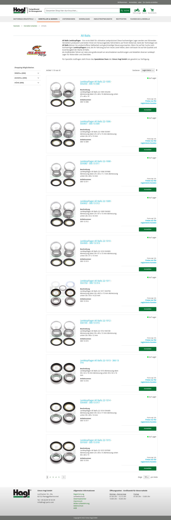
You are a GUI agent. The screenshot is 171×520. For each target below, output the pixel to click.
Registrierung (79, 494)
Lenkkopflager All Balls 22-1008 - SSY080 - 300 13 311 (96, 162)
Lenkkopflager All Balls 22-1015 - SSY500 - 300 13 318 (96, 441)
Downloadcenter (80, 499)
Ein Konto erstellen (150, 2)
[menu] (85, 19)
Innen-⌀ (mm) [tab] (20, 73)
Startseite (16, 26)
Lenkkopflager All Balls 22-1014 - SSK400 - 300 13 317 (96, 401)
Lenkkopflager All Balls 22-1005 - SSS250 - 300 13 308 (96, 82)
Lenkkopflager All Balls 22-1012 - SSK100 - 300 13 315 (96, 321)
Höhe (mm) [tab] (19, 83)
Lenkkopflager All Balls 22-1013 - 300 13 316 (99, 361)
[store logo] (27, 10)
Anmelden (133, 2)
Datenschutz (78, 506)
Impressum (78, 501)
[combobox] (87, 10)
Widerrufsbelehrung (81, 503)
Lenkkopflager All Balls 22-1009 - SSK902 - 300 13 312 (96, 202)
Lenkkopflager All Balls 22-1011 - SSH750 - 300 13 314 (96, 281)
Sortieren (136, 70)
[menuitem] (24, 19)
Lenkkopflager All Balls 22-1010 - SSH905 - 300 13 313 (96, 242)
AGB (75, 508)
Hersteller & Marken (30, 26)
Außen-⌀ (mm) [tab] (21, 78)
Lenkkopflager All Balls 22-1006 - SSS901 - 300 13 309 (96, 122)
